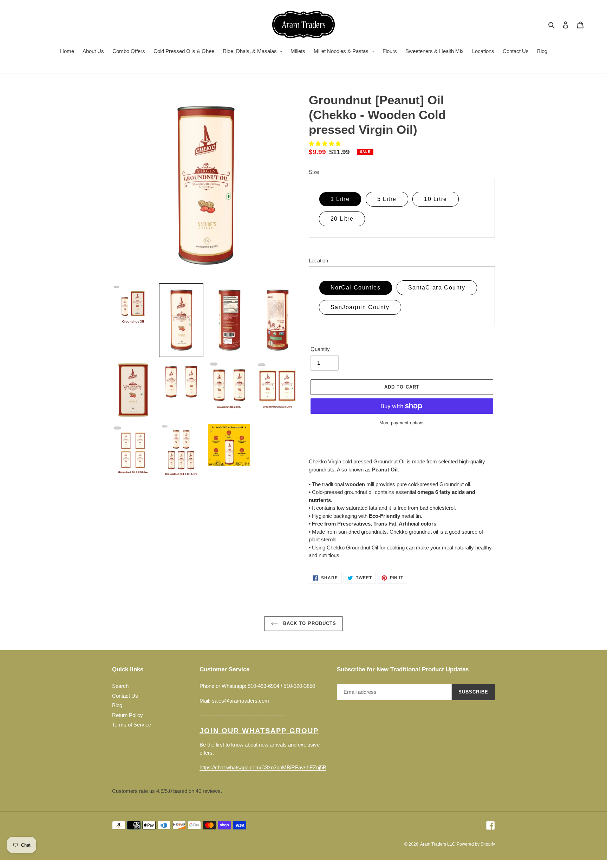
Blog (117, 705)
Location (318, 260)
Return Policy (127, 715)
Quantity (320, 349)
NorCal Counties (356, 288)
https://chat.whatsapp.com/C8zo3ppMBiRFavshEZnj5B (263, 767)
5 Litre (387, 199)
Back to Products (308, 623)
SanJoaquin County (360, 307)
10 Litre (435, 199)
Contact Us (125, 696)
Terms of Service (131, 725)
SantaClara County (436, 288)
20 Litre (342, 219)
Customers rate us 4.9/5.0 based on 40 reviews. (167, 791)
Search (120, 686)
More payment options (402, 422)
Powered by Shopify (476, 844)
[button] (325, 143)
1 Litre (340, 199)
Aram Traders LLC (437, 844)
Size (314, 172)
